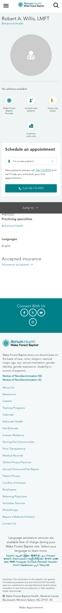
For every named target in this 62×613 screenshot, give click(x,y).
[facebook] (24, 312)
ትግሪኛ (16, 565)
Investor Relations (13, 435)
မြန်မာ (26, 555)
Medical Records (13, 455)
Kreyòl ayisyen (20, 558)
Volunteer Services (14, 503)
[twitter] (33, 312)
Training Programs (14, 407)
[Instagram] (33, 322)
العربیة (19, 555)
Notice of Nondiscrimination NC (22, 376)
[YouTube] (41, 312)
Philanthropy (10, 509)
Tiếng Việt (44, 565)
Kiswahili (52, 562)
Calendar (8, 414)
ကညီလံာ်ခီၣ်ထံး (35, 558)
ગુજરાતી (7, 558)
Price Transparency (14, 448)
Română (32, 562)
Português (21, 562)
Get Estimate (10, 428)
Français (51, 555)
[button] (31, 607)
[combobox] (31, 161)
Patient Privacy (11, 475)
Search (55, 2)
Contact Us (9, 523)
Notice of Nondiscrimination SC (22, 379)
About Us (8, 387)
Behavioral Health (12, 225)
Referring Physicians (15, 496)
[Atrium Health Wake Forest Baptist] (31, 344)
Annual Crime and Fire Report (21, 469)
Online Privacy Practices (17, 462)
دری (43, 555)
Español (10, 555)
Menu (6, 4)
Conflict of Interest (14, 482)
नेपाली (12, 562)
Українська (26, 565)
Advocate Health (13, 421)
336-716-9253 (43, 170)
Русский (42, 562)
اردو (36, 565)
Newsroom (9, 394)
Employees (9, 489)
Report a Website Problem (19, 516)
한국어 (48, 558)
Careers (7, 401)
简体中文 (35, 555)
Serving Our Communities (18, 441)
